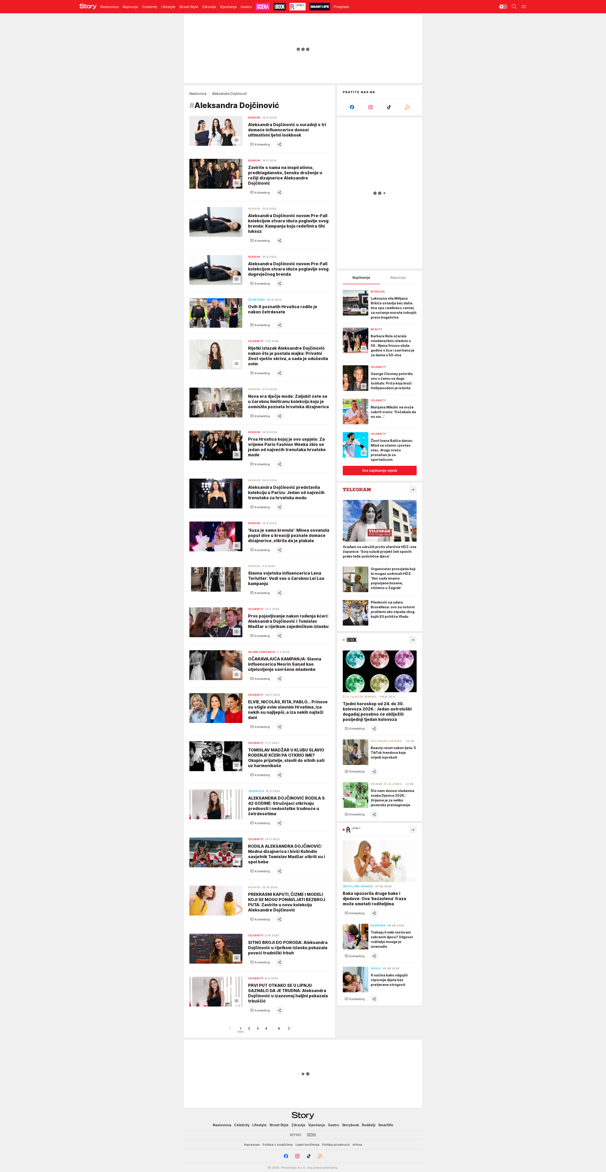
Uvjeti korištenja (307, 1144)
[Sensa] (295, 1135)
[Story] (88, 6)
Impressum (252, 1144)
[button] (260, 144)
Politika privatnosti (336, 1144)
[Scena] (311, 1135)
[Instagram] (370, 107)
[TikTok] (389, 107)
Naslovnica (197, 94)
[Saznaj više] (413, 489)
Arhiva (357, 1144)
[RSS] (407, 107)
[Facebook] (352, 107)
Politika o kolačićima (278, 1144)
